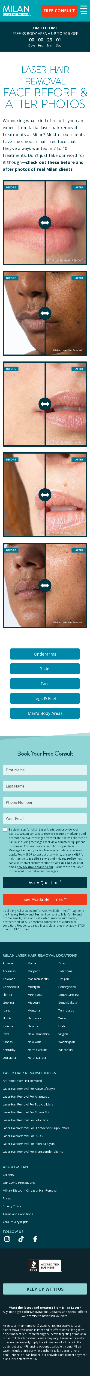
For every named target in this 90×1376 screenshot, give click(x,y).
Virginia (63, 1034)
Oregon (63, 979)
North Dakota (37, 1057)
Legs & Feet (45, 698)
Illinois (7, 1018)
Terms (39, 914)
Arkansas (9, 971)
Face (45, 683)
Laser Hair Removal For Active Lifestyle (29, 1088)
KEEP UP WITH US (45, 1289)
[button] (83, 10)
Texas (62, 1018)
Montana (34, 1010)
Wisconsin (65, 1050)
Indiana (8, 1026)
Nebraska (34, 1018)
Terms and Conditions (18, 1214)
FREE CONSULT (59, 10)
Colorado (9, 979)
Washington (66, 1042)
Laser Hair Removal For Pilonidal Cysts (29, 1144)
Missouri (34, 1002)
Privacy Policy (66, 859)
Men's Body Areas (45, 713)
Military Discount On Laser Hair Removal (30, 1190)
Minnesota (35, 995)
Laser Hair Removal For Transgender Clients (33, 1151)
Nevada (33, 1026)
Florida (7, 995)
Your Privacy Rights (16, 1222)
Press (7, 1198)
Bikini (45, 669)
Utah (61, 1026)
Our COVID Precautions (19, 1182)
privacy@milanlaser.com (35, 867)
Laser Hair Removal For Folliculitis (25, 1120)
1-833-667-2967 (69, 863)
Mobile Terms (39, 859)
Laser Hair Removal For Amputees (26, 1096)
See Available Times (45, 899)
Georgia (8, 1002)
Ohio (61, 963)
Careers (8, 1175)
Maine (32, 963)
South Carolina (68, 995)
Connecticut (11, 987)
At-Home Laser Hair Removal (22, 1081)
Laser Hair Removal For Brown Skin (27, 1112)
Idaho (7, 1010)
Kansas (8, 1042)
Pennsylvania (67, 987)
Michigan (34, 987)
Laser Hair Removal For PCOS (23, 1136)
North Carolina (38, 1050)
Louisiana (9, 1057)
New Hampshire (39, 1034)
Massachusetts (38, 979)
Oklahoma (65, 971)
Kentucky (9, 1050)
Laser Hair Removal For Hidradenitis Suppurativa (36, 1128)
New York (34, 1042)
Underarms (45, 654)
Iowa (6, 1034)
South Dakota (67, 1002)
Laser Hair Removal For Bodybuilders (28, 1104)
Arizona (8, 963)
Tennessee (66, 1010)
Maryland (34, 971)
